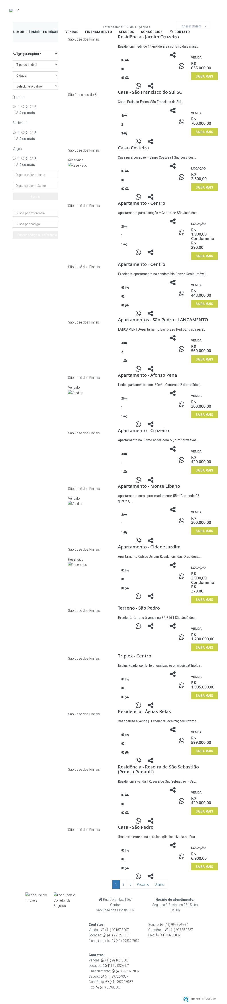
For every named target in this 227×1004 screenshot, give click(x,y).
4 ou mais (27, 112)
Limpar (37, 205)
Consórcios (152, 32)
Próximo (143, 884)
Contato (182, 32)
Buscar (35, 197)
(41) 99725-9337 (176, 924)
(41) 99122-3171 (118, 935)
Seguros (126, 32)
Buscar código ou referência (37, 235)
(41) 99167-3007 (116, 930)
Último (159, 884)
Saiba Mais (204, 76)
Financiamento (98, 32)
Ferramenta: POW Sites (203, 998)
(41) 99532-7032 (127, 940)
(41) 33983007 (29, 54)
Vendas (71, 32)
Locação (51, 32)
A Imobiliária (24, 32)
